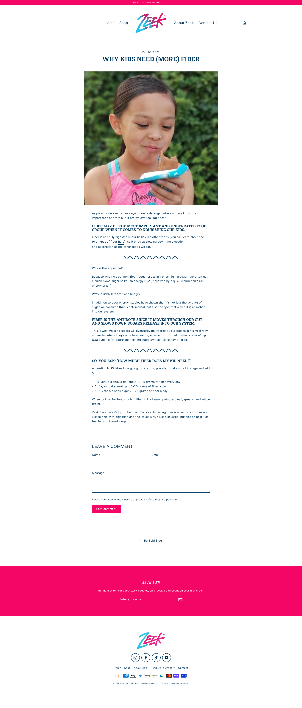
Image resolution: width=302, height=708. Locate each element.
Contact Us (208, 23)
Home (110, 23)
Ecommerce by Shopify (179, 683)
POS (163, 683)
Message (98, 473)
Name (96, 454)
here (121, 241)
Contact (183, 667)
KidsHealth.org (121, 368)
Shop (123, 23)
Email (155, 454)
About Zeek (184, 23)
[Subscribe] (179, 599)
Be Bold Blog (152, 540)
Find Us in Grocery (163, 667)
